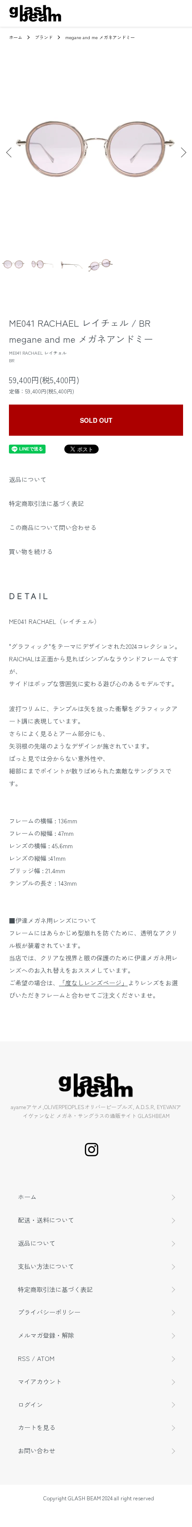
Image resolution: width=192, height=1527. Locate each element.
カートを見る (36, 1427)
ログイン (30, 1404)
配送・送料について (46, 1219)
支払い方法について (46, 1266)
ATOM (45, 1358)
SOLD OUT (96, 420)
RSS (24, 1358)
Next (182, 152)
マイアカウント (40, 1381)
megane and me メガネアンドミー (100, 37)
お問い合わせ (36, 1450)
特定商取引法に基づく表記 (46, 503)
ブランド (44, 37)
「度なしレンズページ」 (93, 982)
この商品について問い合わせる (52, 527)
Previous (10, 152)
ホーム (15, 37)
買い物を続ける (31, 551)
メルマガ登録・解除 (46, 1335)
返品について (27, 479)
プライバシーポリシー (49, 1312)
